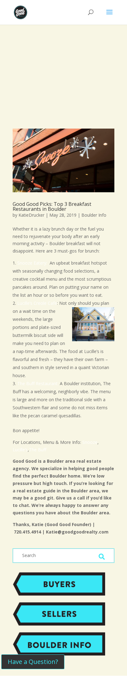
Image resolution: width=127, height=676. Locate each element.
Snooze (89, 442)
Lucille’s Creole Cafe (37, 303)
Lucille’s (20, 450)
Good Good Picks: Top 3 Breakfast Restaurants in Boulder (52, 206)
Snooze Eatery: (32, 263)
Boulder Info (93, 215)
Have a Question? (33, 661)
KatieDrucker (31, 215)
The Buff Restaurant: (38, 383)
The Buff (38, 450)
